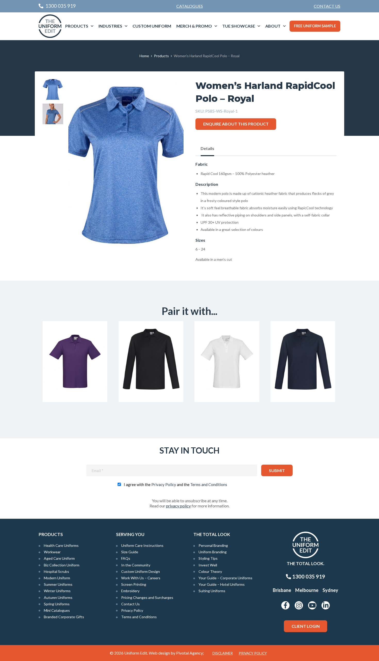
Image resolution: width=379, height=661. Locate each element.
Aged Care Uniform (59, 558)
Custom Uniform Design (140, 571)
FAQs (125, 558)
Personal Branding (213, 545)
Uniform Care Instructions (142, 545)
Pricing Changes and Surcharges (147, 597)
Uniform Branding (213, 552)
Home (144, 56)
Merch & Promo (194, 25)
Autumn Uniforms (58, 597)
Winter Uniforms (57, 591)
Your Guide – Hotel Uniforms (222, 584)
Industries (110, 25)
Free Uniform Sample (315, 26)
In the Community (135, 565)
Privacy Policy (163, 484)
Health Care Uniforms (61, 545)
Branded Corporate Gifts (64, 617)
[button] (172, 91)
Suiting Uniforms (212, 591)
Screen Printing (133, 584)
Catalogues (189, 6)
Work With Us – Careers (140, 578)
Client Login (306, 626)
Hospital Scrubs (56, 571)
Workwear (52, 552)
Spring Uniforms (57, 604)
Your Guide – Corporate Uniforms (225, 578)
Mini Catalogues (57, 610)
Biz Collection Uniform (61, 565)
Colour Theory (210, 571)
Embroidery (130, 591)
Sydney (330, 590)
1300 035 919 (308, 576)
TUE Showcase (238, 25)
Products (76, 25)
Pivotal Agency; (190, 652)
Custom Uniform (152, 25)
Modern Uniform (57, 578)
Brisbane (282, 590)
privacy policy (178, 505)
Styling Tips (208, 558)
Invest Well (208, 565)
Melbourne (306, 590)
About (273, 25)
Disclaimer (222, 653)
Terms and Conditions (208, 484)
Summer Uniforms (58, 584)
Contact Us (327, 6)
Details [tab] (207, 148)
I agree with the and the (175, 484)
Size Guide (129, 552)
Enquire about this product (236, 123)
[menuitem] (327, 6)
